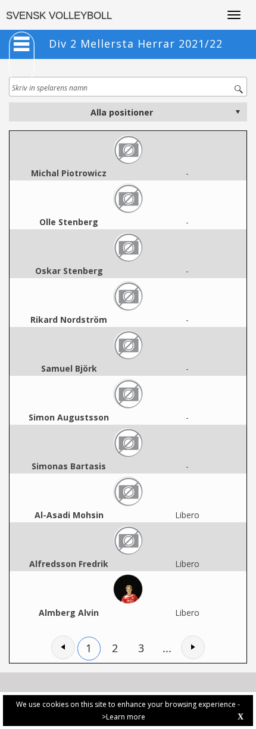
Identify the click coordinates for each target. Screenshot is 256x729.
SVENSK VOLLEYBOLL (59, 15)
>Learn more (123, 717)
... (167, 648)
